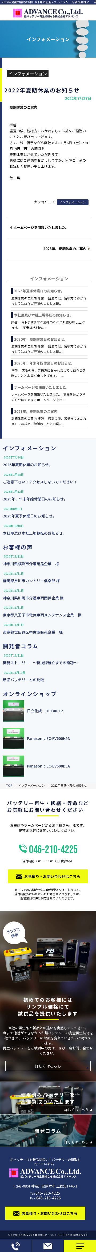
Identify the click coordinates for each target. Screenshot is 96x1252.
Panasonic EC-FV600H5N (48, 738)
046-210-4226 (48, 1197)
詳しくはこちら (48, 1066)
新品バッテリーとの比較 (23, 679)
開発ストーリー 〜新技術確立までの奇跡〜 (40, 662)
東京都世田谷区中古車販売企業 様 (33, 632)
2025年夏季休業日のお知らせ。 (39, 290)
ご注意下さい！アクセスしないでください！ (40, 481)
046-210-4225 (50, 853)
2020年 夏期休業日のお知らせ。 (41, 339)
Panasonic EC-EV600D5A (48, 766)
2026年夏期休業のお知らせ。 (28, 464)
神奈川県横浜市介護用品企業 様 (31, 563)
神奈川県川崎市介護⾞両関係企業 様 (33, 598)
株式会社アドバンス (46, 1234)
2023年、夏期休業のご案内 (35, 411)
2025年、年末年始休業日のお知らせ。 (44, 363)
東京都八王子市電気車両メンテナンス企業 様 (42, 615)
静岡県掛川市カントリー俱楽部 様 (31, 580)
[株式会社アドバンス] (48, 12)
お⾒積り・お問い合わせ (48, 1246)
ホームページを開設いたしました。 (42, 387)
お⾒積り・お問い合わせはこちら (52, 876)
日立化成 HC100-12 (45, 710)
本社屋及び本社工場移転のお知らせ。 (43, 315)
